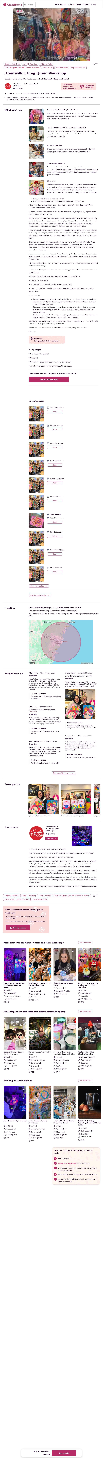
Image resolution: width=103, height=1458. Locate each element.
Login (93, 4)
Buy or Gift (64, 1453)
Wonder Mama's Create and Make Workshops (52, 829)
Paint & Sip (47, 68)
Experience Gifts (78, 68)
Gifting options (18, 928)
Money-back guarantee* (67, 1163)
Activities (59, 4)
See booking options (49, 379)
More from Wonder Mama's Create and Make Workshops (34, 942)
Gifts (70, 4)
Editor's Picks (46, 64)
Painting (33, 64)
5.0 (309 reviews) (43, 1451)
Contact (86, 4)
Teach (78, 4)
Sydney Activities (12, 64)
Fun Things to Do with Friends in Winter (22, 68)
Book (55, 412)
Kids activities (62, 68)
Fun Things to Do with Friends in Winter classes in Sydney (34, 1011)
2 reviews (33, 712)
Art (24, 64)
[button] (66, 836)
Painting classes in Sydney (18, 1080)
